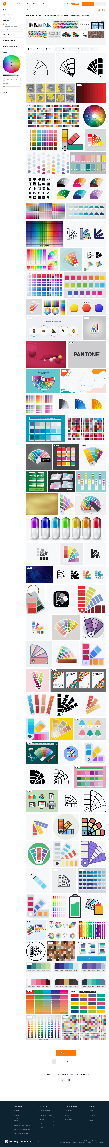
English (91, 1110)
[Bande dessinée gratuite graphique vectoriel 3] (42, 801)
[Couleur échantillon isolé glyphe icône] (91, 599)
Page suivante (66, 1053)
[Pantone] (87, 354)
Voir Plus (95, 34)
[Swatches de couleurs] (61, 930)
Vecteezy (16, 1113)
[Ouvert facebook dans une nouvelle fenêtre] (22, 1141)
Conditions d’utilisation (64, 1142)
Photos (19, 4)
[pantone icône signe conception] (95, 554)
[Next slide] (103, 49)
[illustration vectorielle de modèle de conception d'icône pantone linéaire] (64, 880)
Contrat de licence (44, 1110)
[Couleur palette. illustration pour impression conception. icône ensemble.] (66, 627)
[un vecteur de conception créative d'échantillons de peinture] (95, 753)
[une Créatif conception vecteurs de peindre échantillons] (94, 627)
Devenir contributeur (68, 1118)
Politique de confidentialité (79, 1142)
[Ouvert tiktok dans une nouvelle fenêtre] (33, 1141)
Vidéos (27, 4)
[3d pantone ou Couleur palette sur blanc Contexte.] (67, 504)
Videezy (16, 1115)
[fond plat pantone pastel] (83, 381)
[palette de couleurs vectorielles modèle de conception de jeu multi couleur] (53, 116)
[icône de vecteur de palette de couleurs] (37, 729)
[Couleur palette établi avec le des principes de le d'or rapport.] (59, 906)
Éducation (17, 1120)
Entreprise (17, 1118)
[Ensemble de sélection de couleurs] (91, 930)
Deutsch (91, 1118)
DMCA (41, 1113)
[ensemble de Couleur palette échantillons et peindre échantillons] (80, 188)
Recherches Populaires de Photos (46, 1122)
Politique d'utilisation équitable (95, 1142)
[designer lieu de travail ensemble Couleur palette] (39, 827)
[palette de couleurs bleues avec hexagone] (92, 880)
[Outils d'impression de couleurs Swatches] (42, 753)
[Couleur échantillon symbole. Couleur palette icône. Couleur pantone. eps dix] (40, 67)
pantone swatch (74, 49)
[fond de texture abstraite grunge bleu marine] (39, 574)
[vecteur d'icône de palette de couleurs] (94, 328)
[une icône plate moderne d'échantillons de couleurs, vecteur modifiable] (93, 654)
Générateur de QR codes (21, 1133)
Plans (69, 4)
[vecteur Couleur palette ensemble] (66, 975)
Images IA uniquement (11, 26)
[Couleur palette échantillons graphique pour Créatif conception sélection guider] (37, 777)
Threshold (6, 84)
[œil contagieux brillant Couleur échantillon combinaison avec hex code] (66, 457)
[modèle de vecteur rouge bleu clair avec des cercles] (47, 163)
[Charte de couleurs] (90, 504)
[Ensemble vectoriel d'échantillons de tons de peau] (61, 951)
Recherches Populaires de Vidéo (46, 1126)
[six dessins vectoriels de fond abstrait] (45, 211)
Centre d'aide (68, 1110)
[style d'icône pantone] (36, 951)
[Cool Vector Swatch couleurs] (44, 234)
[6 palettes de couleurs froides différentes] (91, 951)
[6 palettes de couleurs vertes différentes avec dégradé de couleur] (36, 481)
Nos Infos (67, 1115)
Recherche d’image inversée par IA (22, 1126)
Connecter (100, 4)
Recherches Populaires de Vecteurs (46, 1118)
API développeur (19, 1123)
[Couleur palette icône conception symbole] (66, 854)
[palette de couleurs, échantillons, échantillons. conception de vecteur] (71, 259)
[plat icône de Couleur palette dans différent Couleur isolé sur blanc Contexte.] (41, 704)
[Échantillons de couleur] (54, 307)
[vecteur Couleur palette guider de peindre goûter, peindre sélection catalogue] (37, 680)
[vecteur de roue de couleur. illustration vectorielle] (94, 116)
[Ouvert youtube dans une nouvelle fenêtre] (38, 1141)
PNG (40, 49)
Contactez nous (69, 1113)
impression (94, 49)
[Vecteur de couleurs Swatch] (40, 404)
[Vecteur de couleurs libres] (42, 259)
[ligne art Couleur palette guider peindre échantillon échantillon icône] (61, 777)
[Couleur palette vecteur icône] (85, 234)
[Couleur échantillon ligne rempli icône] (72, 140)
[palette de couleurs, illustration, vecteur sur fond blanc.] (61, 729)
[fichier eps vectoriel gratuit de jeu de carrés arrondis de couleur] (44, 285)
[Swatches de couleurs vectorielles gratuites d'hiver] (45, 428)
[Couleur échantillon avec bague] (35, 599)
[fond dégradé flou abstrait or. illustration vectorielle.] (42, 504)
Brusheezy (17, 1110)
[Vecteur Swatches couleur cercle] (43, 1027)
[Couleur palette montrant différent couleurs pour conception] (38, 627)
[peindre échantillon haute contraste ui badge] (66, 827)
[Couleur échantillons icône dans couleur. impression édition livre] (66, 654)
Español (91, 1113)
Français (91, 1120)
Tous (6, 24)
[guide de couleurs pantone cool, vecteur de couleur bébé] (88, 163)
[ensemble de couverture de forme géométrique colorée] (78, 680)
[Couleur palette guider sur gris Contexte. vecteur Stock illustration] (34, 307)
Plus (43, 4)
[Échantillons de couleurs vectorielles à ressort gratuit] (90, 777)
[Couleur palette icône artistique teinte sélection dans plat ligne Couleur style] (93, 827)
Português (92, 1115)
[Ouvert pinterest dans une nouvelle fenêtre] (30, 1141)
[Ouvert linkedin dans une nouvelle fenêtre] (27, 1141)
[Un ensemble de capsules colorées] (66, 528)
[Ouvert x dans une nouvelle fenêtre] (36, 1141)
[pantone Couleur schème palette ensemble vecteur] (88, 1002)
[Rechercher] (99, 10)
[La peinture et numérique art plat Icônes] (39, 854)
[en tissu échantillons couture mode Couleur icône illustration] (94, 906)
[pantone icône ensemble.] (81, 67)
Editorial (35, 4)
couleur (85, 49)
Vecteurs (10, 4)
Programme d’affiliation (46, 1115)
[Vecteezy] (4, 4)
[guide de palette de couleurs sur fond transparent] (95, 140)
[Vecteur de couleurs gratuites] (43, 381)
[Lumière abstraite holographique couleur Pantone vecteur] (61, 481)
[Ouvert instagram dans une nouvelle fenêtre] (25, 1141)
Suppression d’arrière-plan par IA (22, 1130)
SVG (31, 49)
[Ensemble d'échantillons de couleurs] (91, 481)
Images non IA (9, 29)
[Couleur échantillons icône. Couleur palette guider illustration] (71, 554)
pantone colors (61, 49)
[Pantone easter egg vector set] (90, 729)
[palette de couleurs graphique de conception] (93, 457)
